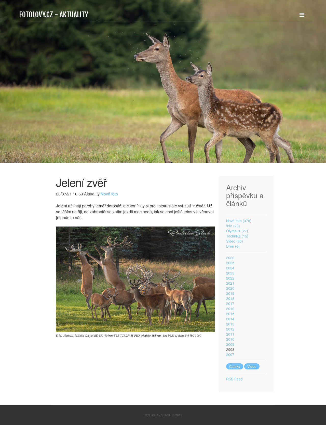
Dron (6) (233, 246)
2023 (230, 272)
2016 (230, 308)
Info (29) (233, 225)
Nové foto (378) (238, 220)
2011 (230, 334)
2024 (230, 267)
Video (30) (234, 241)
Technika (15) (237, 235)
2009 (230, 344)
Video (251, 366)
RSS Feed (234, 378)
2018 (230, 298)
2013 (230, 323)
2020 (230, 288)
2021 (230, 283)
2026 (230, 257)
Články (234, 366)
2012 (230, 328)
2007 (230, 354)
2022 (230, 278)
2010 (230, 339)
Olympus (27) (237, 230)
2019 (230, 293)
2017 (230, 303)
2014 (230, 318)
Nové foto (109, 194)
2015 (230, 313)
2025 (230, 262)
